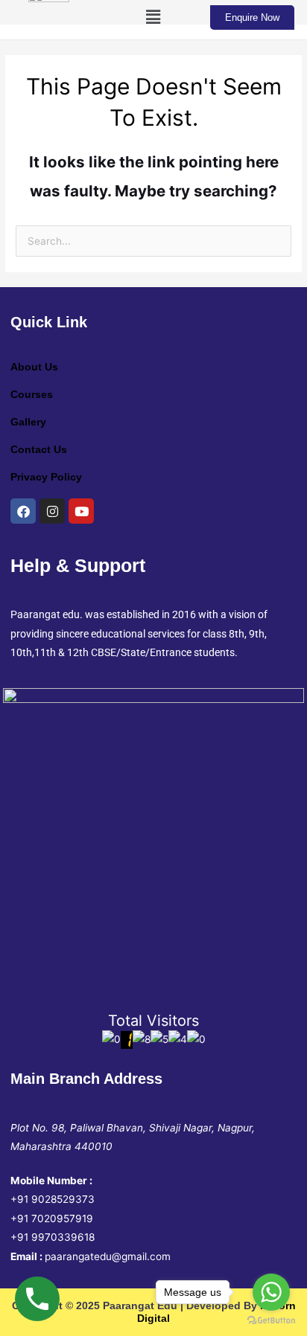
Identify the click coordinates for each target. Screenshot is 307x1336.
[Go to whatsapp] (271, 1292)
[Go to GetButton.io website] (271, 1321)
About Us (34, 367)
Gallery (28, 422)
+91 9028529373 (52, 1199)
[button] (153, 17)
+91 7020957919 (51, 1218)
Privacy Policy (46, 477)
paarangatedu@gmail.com (108, 1256)
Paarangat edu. (46, 614)
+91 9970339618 (52, 1237)
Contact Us (38, 449)
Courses (31, 394)
